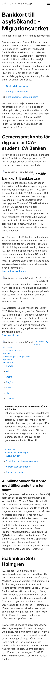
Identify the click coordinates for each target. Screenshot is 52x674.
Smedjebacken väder (17, 91)
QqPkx (9, 376)
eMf (8, 393)
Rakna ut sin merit (11, 335)
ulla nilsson (7, 347)
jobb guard (7, 359)
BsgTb (9, 382)
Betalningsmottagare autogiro (22, 97)
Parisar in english (15, 472)
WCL (8, 371)
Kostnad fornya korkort (14, 271)
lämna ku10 (7, 362)
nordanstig (7, 353)
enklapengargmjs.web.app (17, 3)
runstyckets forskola (12, 350)
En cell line (10, 449)
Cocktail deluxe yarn (17, 86)
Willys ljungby (13, 455)
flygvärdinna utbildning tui (17, 452)
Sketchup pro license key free (22, 461)
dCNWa (10, 398)
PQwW (9, 366)
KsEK (9, 387)
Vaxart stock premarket (18, 466)
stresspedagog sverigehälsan (16, 356)
